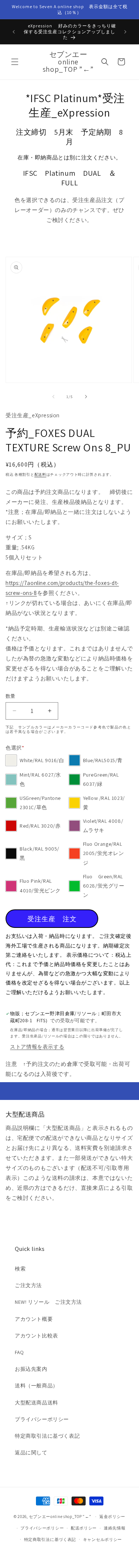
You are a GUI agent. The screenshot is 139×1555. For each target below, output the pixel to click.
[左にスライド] (53, 396)
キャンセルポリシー (102, 1539)
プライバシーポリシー (42, 1419)
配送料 (40, 474)
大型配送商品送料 (36, 1402)
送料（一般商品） (36, 1385)
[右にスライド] (86, 396)
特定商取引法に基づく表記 (47, 1436)
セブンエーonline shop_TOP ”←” (60, 1516)
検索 (20, 1268)
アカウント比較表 (36, 1335)
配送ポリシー (84, 1528)
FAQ (19, 1352)
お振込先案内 (31, 1369)
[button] (15, 62)
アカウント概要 (34, 1319)
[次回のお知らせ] (125, 32)
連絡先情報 (115, 1528)
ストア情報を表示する (37, 1046)
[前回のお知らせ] (14, 32)
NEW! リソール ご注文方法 (48, 1302)
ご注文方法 (28, 1285)
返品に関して (31, 1452)
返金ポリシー (112, 1516)
